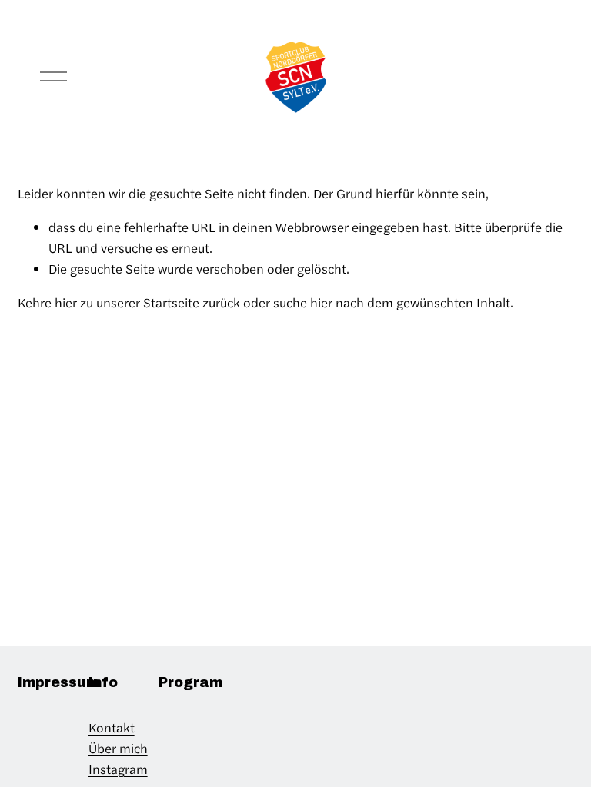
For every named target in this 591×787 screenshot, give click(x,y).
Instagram (118, 768)
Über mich (118, 748)
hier (66, 302)
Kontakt (111, 727)
